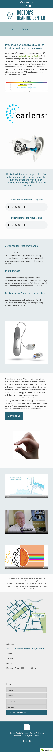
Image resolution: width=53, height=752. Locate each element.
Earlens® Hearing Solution (29, 56)
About (10, 696)
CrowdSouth (34, 736)
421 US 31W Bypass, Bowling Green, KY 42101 (25, 649)
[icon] (30, 6)
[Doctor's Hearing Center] (26, 15)
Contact (11, 707)
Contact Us (14, 415)
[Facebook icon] (23, 6)
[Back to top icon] (27, 727)
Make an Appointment (17, 713)
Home (10, 690)
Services (11, 701)
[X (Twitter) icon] (27, 6)
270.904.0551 (27, 2)
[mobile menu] (49, 14)
